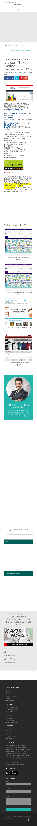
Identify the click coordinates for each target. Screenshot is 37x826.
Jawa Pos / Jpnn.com (12, 722)
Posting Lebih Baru (26, 50)
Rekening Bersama (11, 696)
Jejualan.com (9, 735)
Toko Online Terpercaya (18, 45)
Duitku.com (9, 738)
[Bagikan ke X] (17, 78)
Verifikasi (8, 693)
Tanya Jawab (9, 711)
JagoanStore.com (11, 733)
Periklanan (9, 695)
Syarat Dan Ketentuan (12, 707)
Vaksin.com (9, 729)
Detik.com (9, 718)
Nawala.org (9, 731)
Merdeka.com (10, 720)
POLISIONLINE (12, 72)
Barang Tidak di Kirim (12, 709)
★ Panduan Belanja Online (13, 762)
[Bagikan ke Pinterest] (21, 78)
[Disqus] (18, 450)
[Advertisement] (18, 27)
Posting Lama (15, 50)
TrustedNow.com (11, 736)
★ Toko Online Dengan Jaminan (15, 764)
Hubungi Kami (10, 700)
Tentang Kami (10, 691)
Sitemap (8, 698)
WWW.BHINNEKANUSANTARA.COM (18, 120)
